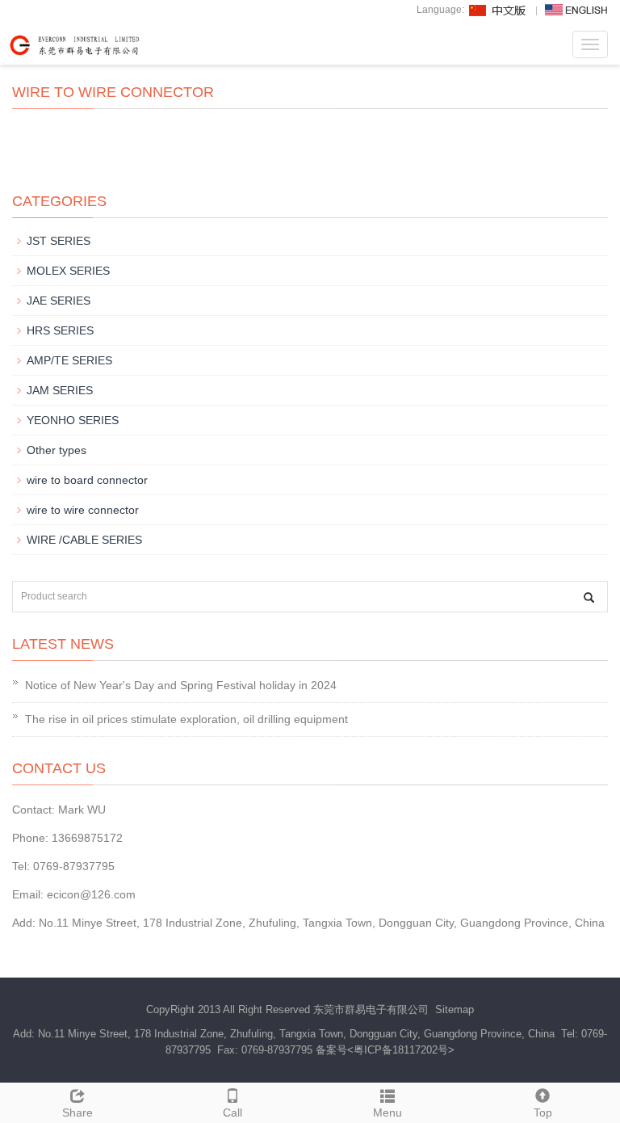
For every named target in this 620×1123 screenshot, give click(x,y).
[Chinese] (498, 9)
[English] (576, 9)
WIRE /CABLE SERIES (84, 539)
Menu (387, 1112)
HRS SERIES (60, 330)
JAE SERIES (58, 300)
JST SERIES (58, 240)
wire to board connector (87, 479)
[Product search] (589, 597)
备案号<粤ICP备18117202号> (385, 1050)
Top (543, 1112)
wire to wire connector (83, 509)
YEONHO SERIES (73, 420)
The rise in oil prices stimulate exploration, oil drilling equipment (186, 719)
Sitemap (454, 1009)
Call (232, 1112)
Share (77, 1112)
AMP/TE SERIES (69, 360)
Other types (56, 450)
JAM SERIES (60, 390)
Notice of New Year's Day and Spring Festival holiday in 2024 (181, 685)
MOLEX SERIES (68, 270)
